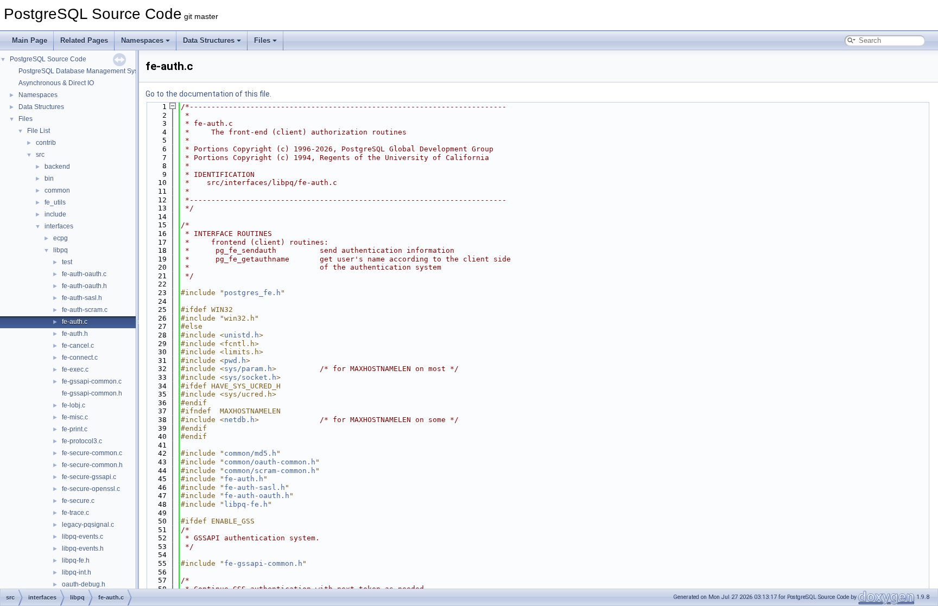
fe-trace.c (75, 512)
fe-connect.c (80, 357)
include (55, 214)
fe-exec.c (75, 369)
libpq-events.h (83, 548)
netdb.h (239, 420)
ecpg (60, 238)
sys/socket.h (250, 377)
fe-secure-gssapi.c (89, 477)
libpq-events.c (82, 536)
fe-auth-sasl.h (82, 298)
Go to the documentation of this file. (208, 94)
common (57, 190)
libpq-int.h (76, 572)
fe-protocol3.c (82, 441)
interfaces (59, 226)
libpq (60, 250)
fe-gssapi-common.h (92, 393)
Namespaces (142, 40)
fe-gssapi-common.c (92, 381)
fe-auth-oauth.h (84, 286)
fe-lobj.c (73, 405)
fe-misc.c (75, 417)
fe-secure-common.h (92, 465)
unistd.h (241, 335)
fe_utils (55, 202)
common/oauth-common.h (269, 462)
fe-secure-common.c (92, 453)
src (40, 154)
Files (262, 40)
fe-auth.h (75, 333)
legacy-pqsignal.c (88, 524)
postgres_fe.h (252, 293)
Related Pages (84, 40)
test (67, 262)
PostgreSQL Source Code (48, 59)
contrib (46, 142)
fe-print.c (74, 429)
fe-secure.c (78, 501)
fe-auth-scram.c (84, 310)
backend (57, 166)
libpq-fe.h (76, 560)
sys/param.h (248, 369)
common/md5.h (250, 453)
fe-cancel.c (78, 345)
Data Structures (208, 40)
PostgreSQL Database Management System (83, 71)
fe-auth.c (74, 322)
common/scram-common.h (269, 471)
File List (38, 131)
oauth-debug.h (83, 584)
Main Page (29, 40)
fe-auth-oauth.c (84, 274)
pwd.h (235, 360)
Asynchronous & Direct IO (56, 83)
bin (49, 178)
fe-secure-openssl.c (91, 489)
